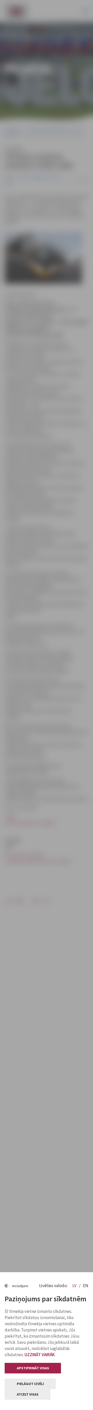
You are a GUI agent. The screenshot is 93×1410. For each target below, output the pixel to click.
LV (74, 1285)
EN (85, 1285)
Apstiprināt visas (33, 1368)
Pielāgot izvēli (30, 1383)
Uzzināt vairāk (40, 1354)
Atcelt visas (27, 1394)
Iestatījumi (20, 1286)
